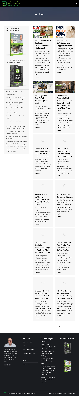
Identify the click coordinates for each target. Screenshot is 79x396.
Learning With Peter (28, 349)
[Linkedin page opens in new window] (10, 365)
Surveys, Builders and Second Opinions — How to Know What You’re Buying (42, 199)
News (24, 360)
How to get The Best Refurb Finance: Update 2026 (16, 138)
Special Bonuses (10, 94)
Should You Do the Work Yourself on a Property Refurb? (42, 151)
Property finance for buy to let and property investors (15, 109)
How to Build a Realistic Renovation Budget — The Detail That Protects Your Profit (42, 248)
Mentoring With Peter (29, 353)
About (24, 345)
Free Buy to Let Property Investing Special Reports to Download (15, 99)
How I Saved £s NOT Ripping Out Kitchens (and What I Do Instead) (15, 127)
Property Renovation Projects (14, 121)
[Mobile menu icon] (76, 3)
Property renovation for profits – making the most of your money (15, 104)
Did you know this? (11, 113)
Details (37, 77)
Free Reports (26, 357)
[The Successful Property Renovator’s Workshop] (16, 44)
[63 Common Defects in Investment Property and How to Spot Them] (16, 76)
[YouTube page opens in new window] (7, 365)
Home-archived (27, 342)
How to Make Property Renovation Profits (16, 117)
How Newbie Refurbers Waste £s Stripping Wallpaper (64, 43)
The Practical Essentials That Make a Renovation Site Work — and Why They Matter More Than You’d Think (64, 103)
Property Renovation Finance (14, 91)
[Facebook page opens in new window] (5, 365)
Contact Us (26, 364)
